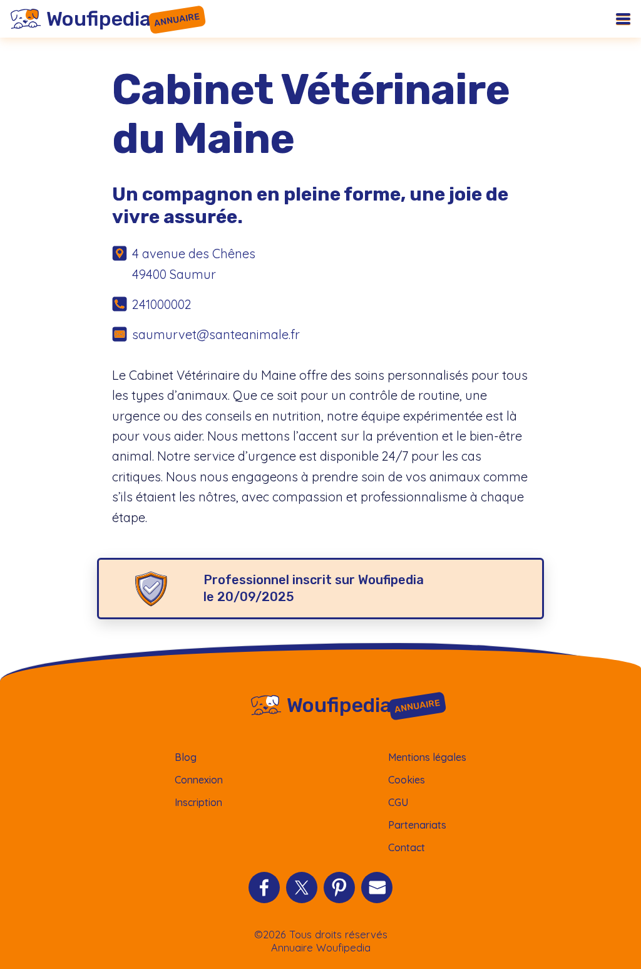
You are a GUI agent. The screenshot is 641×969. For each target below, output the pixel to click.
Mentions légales (427, 757)
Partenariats (417, 825)
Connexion (199, 779)
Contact (406, 847)
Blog (186, 757)
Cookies (406, 779)
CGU (398, 802)
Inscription (198, 802)
